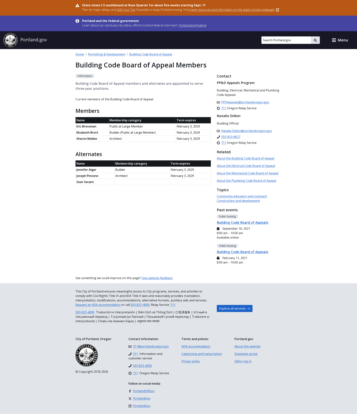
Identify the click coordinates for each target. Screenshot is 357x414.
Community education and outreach (242, 196)
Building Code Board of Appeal (150, 54)
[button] (340, 40)
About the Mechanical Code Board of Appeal (247, 173)
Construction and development (238, 201)
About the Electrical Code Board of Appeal (246, 166)
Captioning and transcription (201, 354)
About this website (247, 346)
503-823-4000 (140, 305)
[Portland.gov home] (25, 40)
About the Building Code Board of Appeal (245, 158)
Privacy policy (190, 361)
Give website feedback (157, 278)
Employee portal (245, 354)
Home (79, 54)
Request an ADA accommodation (98, 305)
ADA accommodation (195, 346)
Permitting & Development (106, 54)
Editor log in (242, 361)
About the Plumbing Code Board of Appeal (246, 181)
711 (172, 305)
